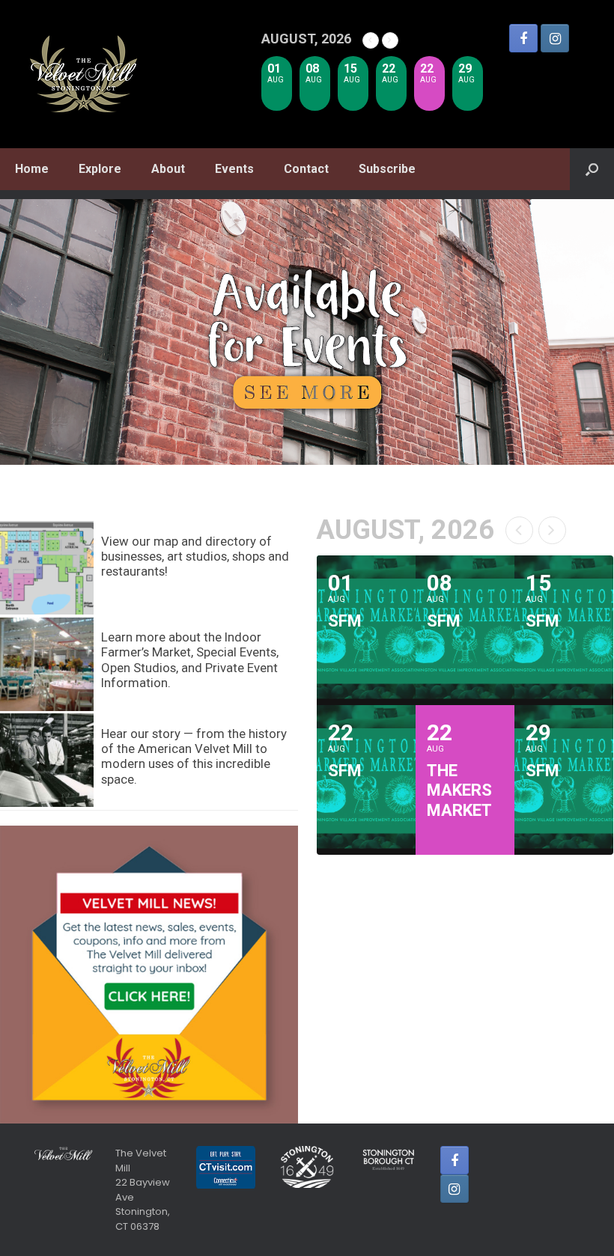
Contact (306, 169)
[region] (307, 332)
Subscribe (387, 169)
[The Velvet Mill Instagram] (555, 38)
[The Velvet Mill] (84, 74)
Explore (100, 169)
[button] (307, 332)
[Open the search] (592, 169)
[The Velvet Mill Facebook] (523, 38)
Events (234, 169)
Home (32, 169)
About (168, 169)
